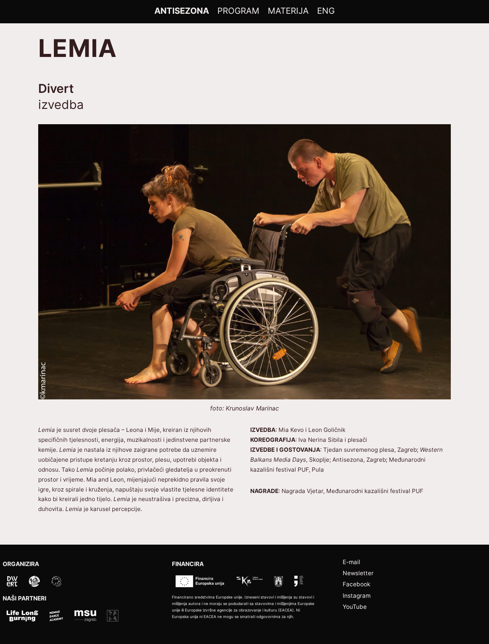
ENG (326, 11)
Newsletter (358, 573)
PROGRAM (238, 11)
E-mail (351, 562)
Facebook (356, 584)
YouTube (355, 606)
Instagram (357, 595)
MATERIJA (288, 11)
